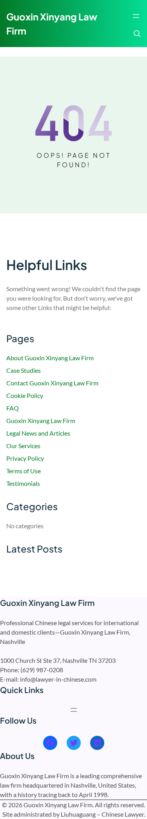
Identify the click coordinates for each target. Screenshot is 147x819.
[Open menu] (136, 16)
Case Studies (23, 370)
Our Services (23, 445)
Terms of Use (23, 470)
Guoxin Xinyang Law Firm (40, 420)
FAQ (12, 408)
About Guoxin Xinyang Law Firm (50, 357)
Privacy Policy (25, 458)
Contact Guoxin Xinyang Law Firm (52, 383)
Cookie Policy (24, 395)
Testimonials (23, 483)
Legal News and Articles (38, 433)
